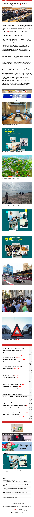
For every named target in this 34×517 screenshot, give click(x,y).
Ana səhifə (12, 512)
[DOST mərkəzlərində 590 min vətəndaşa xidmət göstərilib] (17, 247)
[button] (3, 465)
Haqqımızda (16, 512)
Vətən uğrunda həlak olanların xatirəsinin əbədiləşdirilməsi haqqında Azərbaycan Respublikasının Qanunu (15, 482)
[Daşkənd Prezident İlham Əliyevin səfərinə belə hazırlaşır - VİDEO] (17, 461)
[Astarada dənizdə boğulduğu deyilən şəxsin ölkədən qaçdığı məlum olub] (17, 193)
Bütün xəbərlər (6, 421)
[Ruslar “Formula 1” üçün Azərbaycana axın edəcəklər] (17, 274)
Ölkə (9, 23)
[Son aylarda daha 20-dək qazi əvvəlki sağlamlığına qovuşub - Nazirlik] (17, 220)
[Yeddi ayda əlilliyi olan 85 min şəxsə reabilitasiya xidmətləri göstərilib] (17, 139)
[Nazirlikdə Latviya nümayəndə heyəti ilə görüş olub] (17, 113)
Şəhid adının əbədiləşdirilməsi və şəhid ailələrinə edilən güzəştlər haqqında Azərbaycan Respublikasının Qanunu (14, 489)
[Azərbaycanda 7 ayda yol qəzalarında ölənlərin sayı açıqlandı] (17, 328)
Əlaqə (19, 512)
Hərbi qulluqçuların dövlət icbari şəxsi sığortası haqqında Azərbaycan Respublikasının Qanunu (15, 492)
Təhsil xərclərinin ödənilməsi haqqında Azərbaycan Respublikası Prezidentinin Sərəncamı (14, 495)
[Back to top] (31, 514)
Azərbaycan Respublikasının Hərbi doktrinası (9, 480)
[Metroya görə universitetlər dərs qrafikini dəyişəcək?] (17, 301)
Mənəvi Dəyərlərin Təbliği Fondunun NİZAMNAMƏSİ (10, 497)
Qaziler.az (8, 31)
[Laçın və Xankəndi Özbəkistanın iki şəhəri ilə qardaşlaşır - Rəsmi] (17, 166)
